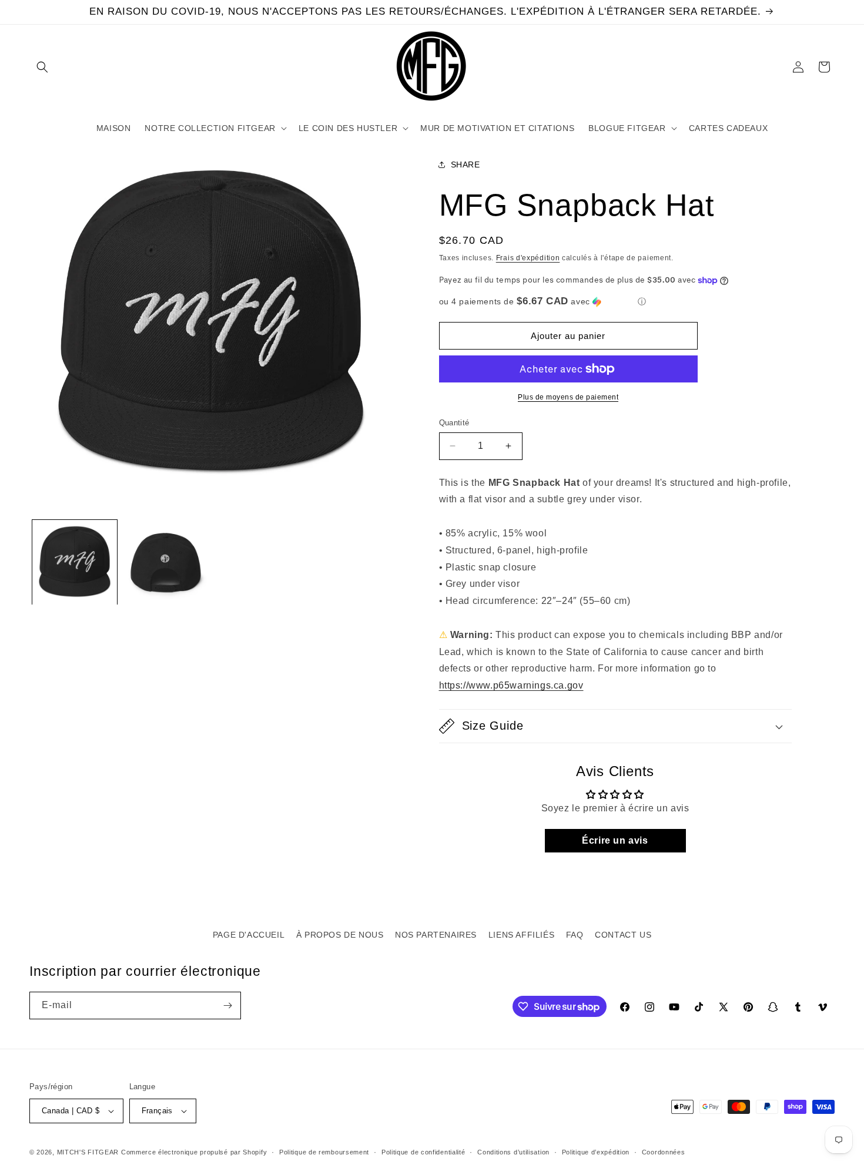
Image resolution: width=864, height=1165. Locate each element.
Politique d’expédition (595, 1152)
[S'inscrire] (227, 1005)
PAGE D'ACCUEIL (248, 934)
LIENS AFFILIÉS (521, 934)
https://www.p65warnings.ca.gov (511, 685)
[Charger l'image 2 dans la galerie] (165, 562)
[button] (42, 67)
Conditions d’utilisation (513, 1152)
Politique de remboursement (324, 1152)
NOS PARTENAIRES (436, 934)
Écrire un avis (615, 840)
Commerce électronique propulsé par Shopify (194, 1152)
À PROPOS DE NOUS (340, 934)
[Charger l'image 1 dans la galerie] (74, 562)
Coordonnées (663, 1152)
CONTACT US (623, 934)
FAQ (575, 934)
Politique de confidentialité (423, 1152)
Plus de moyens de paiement (568, 397)
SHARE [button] (465, 164)
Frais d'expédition (528, 258)
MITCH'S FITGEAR (88, 1152)
